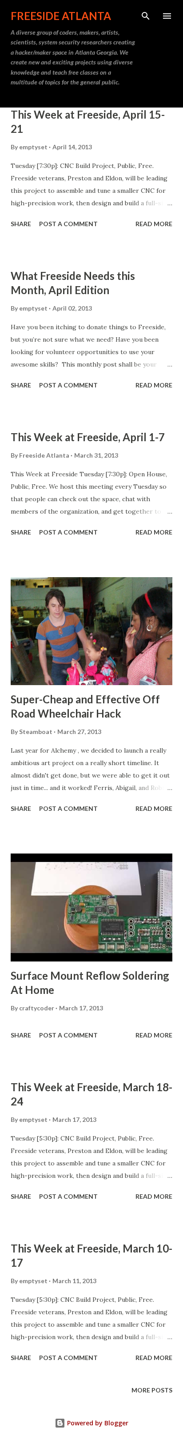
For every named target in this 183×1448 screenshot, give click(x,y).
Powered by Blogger (96, 1423)
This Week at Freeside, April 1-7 (88, 437)
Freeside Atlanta (61, 15)
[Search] (145, 16)
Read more (153, 223)
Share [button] (21, 223)
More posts (151, 1390)
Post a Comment (68, 223)
